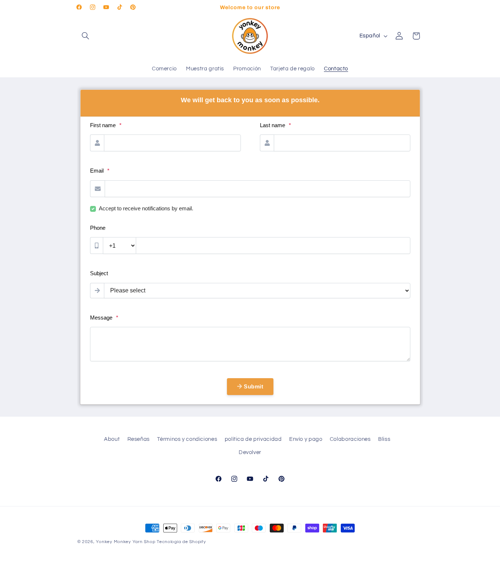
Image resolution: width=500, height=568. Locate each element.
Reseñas (138, 439)
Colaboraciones (350, 439)
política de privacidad (253, 439)
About (112, 439)
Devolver (250, 452)
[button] (85, 35)
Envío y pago (305, 439)
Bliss (384, 439)
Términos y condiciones (187, 439)
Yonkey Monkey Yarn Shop (125, 542)
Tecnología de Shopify (181, 542)
